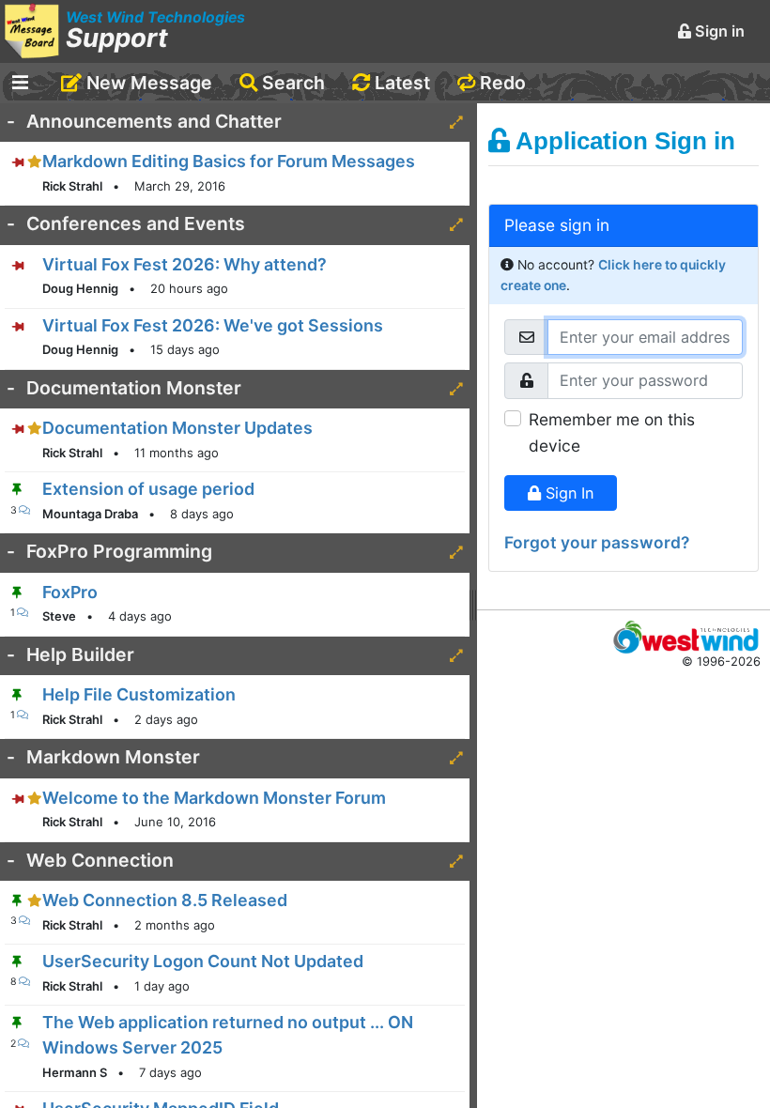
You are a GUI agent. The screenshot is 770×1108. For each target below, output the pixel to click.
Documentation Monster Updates (177, 428)
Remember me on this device (612, 432)
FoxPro (70, 592)
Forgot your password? (596, 542)
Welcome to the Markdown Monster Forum (214, 798)
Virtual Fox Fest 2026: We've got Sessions (212, 325)
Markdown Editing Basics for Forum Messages (228, 161)
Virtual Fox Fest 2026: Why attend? (184, 264)
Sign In (567, 493)
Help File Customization (139, 694)
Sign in (718, 31)
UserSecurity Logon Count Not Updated (202, 961)
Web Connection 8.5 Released (164, 900)
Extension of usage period (148, 489)
